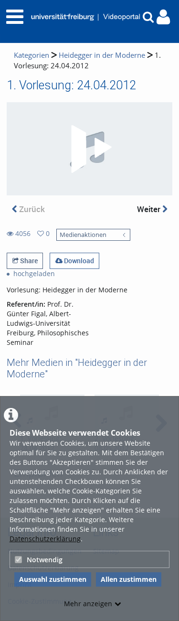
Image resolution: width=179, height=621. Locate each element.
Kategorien (31, 55)
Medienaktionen (83, 235)
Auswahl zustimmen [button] (52, 579)
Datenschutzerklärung (45, 538)
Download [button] (78, 260)
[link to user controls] (163, 17)
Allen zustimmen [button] (129, 579)
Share (28, 260)
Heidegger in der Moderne (102, 55)
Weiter (149, 208)
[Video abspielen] (90, 149)
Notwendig (45, 559)
